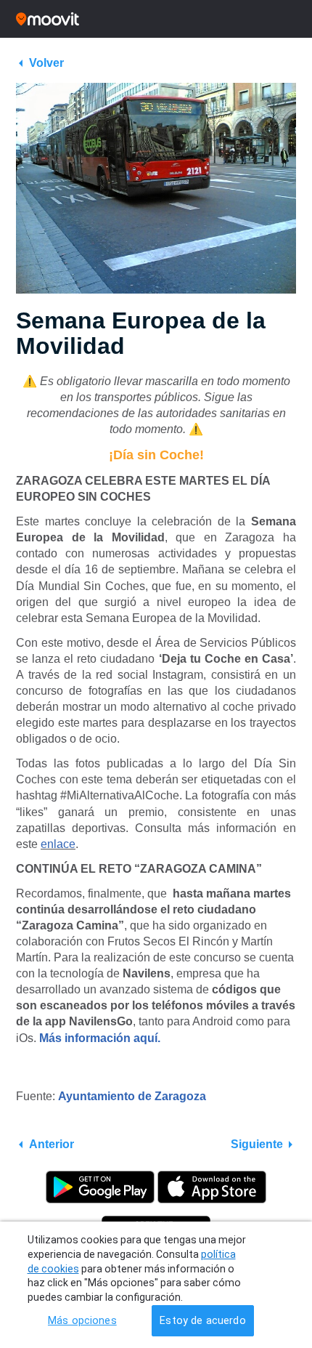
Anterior (51, 1144)
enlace (58, 844)
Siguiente (257, 1144)
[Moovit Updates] (156, 19)
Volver (46, 63)
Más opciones (82, 1321)
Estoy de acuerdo (202, 1321)
